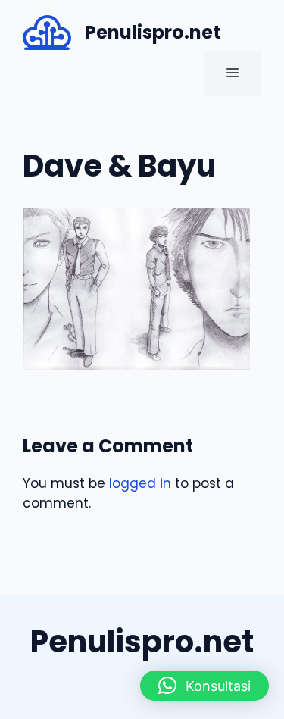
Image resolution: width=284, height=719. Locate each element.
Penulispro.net (152, 32)
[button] (204, 686)
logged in (140, 483)
